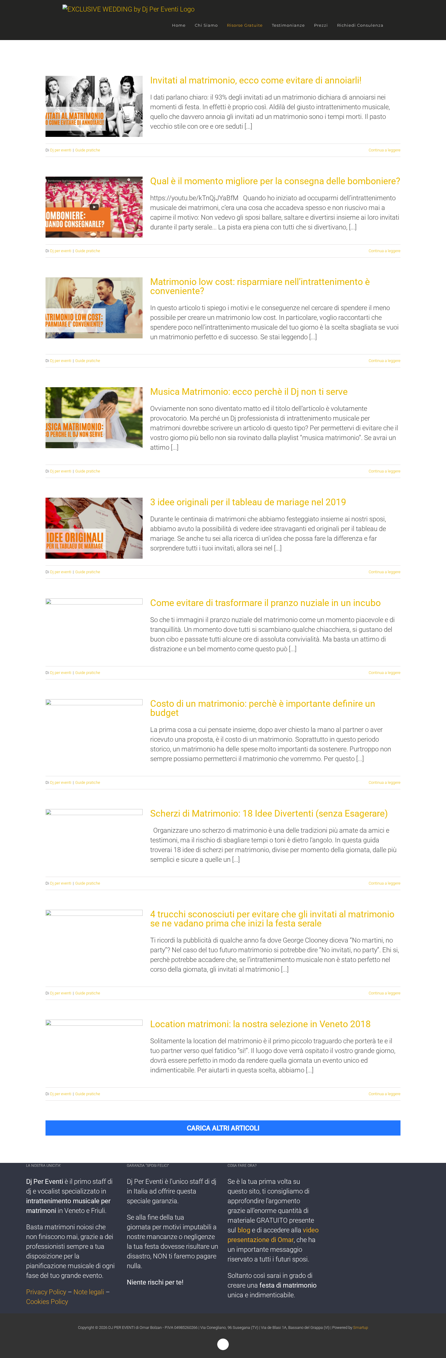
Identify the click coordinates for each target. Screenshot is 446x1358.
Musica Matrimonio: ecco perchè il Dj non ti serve (94, 417)
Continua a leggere (384, 150)
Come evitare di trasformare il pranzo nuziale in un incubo (94, 629)
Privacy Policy (46, 1292)
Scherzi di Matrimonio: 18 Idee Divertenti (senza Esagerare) (94, 839)
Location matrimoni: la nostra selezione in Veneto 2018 (94, 1050)
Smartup (360, 1327)
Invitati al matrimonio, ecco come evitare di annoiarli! (94, 106)
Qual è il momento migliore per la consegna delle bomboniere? (94, 207)
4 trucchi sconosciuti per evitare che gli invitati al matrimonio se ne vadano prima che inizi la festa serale (94, 940)
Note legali (88, 1292)
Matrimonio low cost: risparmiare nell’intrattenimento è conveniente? (94, 308)
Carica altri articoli (223, 1128)
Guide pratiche (87, 150)
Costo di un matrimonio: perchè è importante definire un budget (94, 729)
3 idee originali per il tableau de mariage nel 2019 (94, 528)
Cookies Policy (47, 1302)
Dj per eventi (60, 150)
